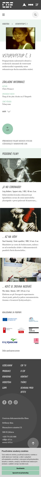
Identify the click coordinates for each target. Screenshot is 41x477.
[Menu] (3, 15)
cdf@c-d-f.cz (7, 440)
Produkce (6, 370)
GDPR (4, 387)
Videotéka (5, 23)
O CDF (23, 370)
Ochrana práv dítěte (27, 389)
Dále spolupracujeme (11, 351)
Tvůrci (23, 381)
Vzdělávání (7, 365)
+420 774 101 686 (9, 437)
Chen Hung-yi (8, 89)
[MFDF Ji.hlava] (24, 5)
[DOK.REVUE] (30, 4)
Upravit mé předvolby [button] (20, 473)
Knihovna (6, 376)
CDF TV (23, 365)
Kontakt (24, 376)
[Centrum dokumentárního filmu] (7, 5)
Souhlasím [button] (20, 468)
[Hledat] (35, 14)
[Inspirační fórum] (37, 4)
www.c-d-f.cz (7, 442)
